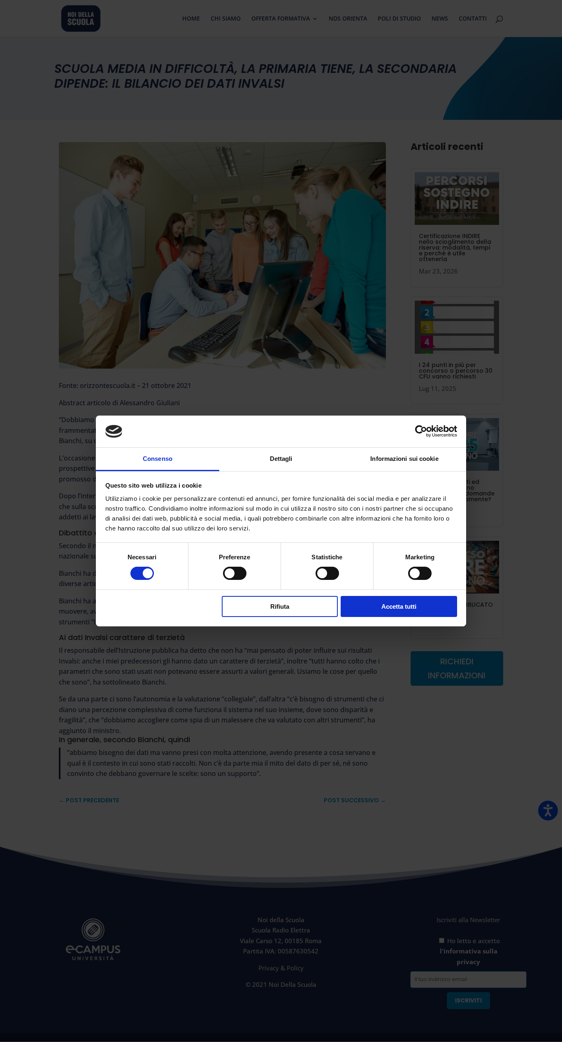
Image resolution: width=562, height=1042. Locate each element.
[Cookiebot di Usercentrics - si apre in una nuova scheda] (421, 431)
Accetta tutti (398, 606)
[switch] (234, 573)
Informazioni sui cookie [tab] (404, 458)
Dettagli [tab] (281, 458)
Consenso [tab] (157, 458)
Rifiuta (279, 606)
